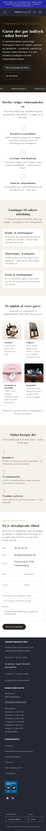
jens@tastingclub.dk (19, 555)
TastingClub (15, 826)
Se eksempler (12, 76)
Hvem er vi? (9, 762)
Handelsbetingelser (12, 757)
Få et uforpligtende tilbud (17, 67)
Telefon (27, 585)
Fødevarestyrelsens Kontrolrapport (19, 751)
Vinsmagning (10, 773)
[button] (5, 12)
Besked (5, 607)
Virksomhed (29, 574)
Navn (4, 574)
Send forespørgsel (14, 627)
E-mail (4, 585)
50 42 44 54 (14, 548)
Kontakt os (9, 746)
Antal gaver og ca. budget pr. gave (16, 596)
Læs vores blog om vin (14, 768)
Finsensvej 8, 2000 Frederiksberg (18, 563)
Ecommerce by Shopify (32, 826)
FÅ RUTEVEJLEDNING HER (15, 702)
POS (21, 826)
